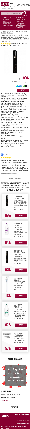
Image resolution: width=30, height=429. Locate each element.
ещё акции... (15, 407)
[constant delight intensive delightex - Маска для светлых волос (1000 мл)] (7, 229)
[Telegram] (21, 86)
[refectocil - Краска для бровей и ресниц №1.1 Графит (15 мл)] (7, 336)
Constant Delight (17, 45)
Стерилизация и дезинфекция (20, 24)
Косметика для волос (19, 22)
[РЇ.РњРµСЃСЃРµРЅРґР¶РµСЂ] (17, 86)
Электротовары (7, 19)
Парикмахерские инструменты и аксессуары (7, 22)
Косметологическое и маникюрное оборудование (21, 25)
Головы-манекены (20, 17)
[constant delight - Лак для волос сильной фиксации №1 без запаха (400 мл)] (7, 257)
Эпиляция (18, 27)
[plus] (28, 82)
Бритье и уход (6, 23)
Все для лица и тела (8, 25)
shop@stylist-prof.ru (8, 8)
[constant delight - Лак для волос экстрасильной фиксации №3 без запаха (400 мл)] (7, 201)
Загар (4, 28)
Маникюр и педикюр (8, 27)
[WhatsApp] (24, 86)
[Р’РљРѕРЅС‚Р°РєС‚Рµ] (19, 86)
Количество (16, 82)
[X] (26, 86)
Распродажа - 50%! (7, 17)
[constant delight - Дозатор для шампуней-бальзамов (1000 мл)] (7, 284)
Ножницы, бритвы (20, 19)
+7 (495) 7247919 (23, 5)
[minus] (22, 82)
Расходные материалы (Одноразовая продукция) (19, 29)
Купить (23, 90)
